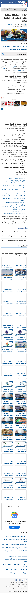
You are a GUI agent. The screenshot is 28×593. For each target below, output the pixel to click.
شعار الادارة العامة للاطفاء (18, 211)
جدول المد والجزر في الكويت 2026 (18, 573)
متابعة (14, 527)
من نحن (12, 582)
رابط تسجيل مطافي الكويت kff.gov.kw (17, 49)
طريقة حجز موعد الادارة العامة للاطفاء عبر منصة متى (13, 190)
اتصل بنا (12, 584)
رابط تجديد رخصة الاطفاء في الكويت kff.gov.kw (15, 46)
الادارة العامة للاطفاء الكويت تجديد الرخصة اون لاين (14, 187)
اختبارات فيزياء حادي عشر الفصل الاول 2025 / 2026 (14, 548)
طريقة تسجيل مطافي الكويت (18, 208)
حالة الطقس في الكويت (22, 584)
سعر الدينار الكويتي (23, 589)
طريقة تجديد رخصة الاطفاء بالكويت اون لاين (14, 213)
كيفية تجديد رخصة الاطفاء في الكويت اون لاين (13, 206)
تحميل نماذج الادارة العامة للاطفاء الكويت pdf (14, 204)
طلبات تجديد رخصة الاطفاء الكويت (15, 69)
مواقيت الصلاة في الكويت (21, 582)
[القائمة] (1, 2)
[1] (13, 82)
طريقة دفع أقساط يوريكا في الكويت (18, 556)
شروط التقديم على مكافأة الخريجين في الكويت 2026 (15, 552)
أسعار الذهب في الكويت (22, 587)
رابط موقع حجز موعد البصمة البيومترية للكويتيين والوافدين (13, 196)
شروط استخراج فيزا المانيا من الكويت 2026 (16, 570)
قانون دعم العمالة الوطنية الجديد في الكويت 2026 (14, 545)
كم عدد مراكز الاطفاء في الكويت (17, 178)
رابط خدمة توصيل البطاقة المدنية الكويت (15, 193)
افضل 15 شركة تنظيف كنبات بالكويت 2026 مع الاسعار (15, 540)
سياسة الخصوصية (10, 587)
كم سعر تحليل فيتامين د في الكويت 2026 (16, 536)
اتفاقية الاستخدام (10, 589)
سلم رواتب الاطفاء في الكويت (18, 180)
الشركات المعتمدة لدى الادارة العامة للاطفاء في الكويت (13, 183)
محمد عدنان (10, 24)
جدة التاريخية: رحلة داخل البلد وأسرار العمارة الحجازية (16, 560)
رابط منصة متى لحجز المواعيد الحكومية (15, 202)
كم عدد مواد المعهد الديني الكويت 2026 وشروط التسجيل (14, 565)
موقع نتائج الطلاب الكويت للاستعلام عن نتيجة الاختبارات (14, 199)
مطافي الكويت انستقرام (19, 210)
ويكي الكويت (13, 67)
